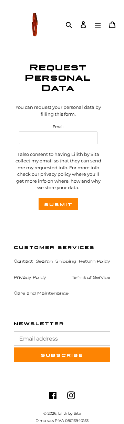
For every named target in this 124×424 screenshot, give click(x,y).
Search (44, 262)
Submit (58, 204)
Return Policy (94, 262)
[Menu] (98, 24)
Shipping (65, 262)
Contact (23, 262)
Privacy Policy (30, 278)
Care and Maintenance (41, 293)
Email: (58, 126)
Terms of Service (91, 278)
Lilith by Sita (69, 413)
